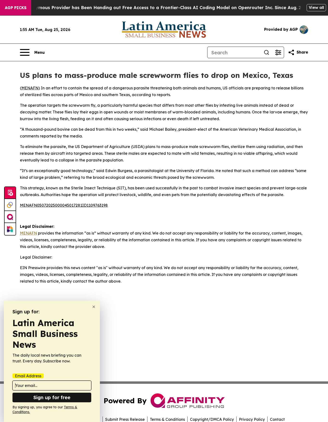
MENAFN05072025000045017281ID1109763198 (64, 205)
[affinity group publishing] (10, 217)
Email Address (28, 375)
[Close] (93, 306)
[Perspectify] (10, 205)
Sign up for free (51, 397)
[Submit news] (10, 193)
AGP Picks (15, 7)
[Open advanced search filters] (278, 52)
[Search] (266, 52)
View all (316, 7)
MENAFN (29, 88)
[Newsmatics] (10, 229)
